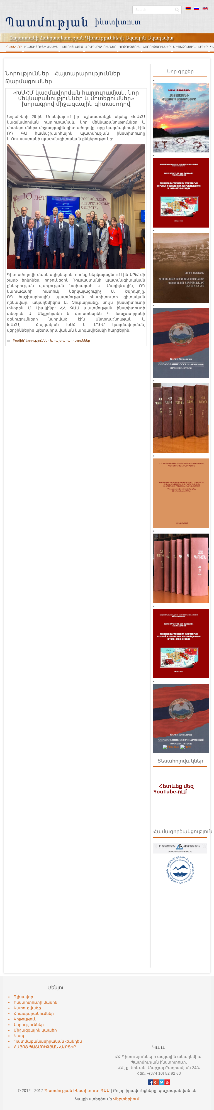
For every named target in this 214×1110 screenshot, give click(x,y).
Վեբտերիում (126, 1099)
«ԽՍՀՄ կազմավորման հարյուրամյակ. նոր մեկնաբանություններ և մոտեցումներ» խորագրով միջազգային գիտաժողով (76, 98)
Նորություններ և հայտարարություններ (58, 340)
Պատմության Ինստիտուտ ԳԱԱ (77, 1090)
